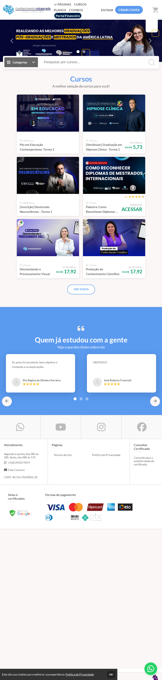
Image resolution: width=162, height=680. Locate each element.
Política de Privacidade (106, 455)
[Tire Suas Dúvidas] (150, 668)
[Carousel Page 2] (84, 52)
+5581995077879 (19, 462)
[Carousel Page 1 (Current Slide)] (78, 52)
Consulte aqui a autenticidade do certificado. (144, 461)
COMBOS (76, 10)
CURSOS (80, 4)
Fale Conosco (16, 470)
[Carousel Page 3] (87, 399)
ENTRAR (107, 10)
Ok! (111, 674)
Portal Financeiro (68, 16)
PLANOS (60, 10)
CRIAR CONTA (129, 10)
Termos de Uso (63, 455)
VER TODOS (81, 289)
